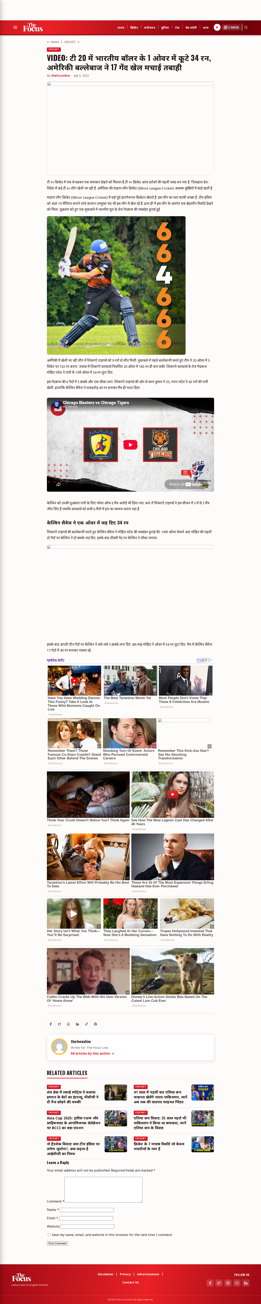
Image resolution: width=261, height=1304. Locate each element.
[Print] (95, 1024)
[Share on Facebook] (50, 1024)
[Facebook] (210, 1283)
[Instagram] (228, 1283)
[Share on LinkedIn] (77, 1024)
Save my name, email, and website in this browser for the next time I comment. (112, 1235)
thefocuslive (60, 76)
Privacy (125, 1274)
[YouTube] (237, 1283)
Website (53, 1227)
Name (53, 1210)
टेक (177, 27)
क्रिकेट (134, 27)
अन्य (206, 27)
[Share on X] (59, 1024)
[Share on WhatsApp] (68, 1024)
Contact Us (130, 1283)
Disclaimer (105, 1274)
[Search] (246, 27)
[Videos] (217, 27)
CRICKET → (72, 42)
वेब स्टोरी (191, 27)
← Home (53, 42)
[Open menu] (15, 27)
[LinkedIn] (246, 1283)
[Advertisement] (74, 9)
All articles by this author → (92, 1054)
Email (52, 1218)
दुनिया (165, 27)
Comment (55, 1202)
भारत (120, 27)
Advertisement (148, 1274)
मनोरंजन (149, 27)
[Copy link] (86, 1024)
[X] (219, 1283)
